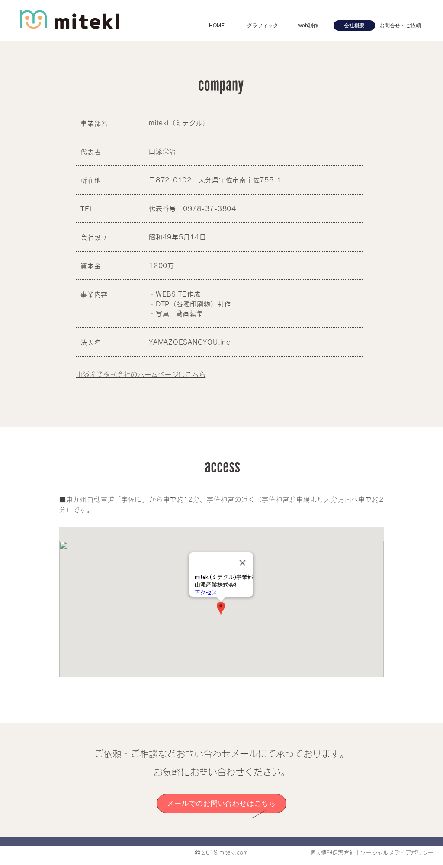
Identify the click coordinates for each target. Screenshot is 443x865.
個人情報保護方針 (332, 852)
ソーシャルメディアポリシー (396, 852)
